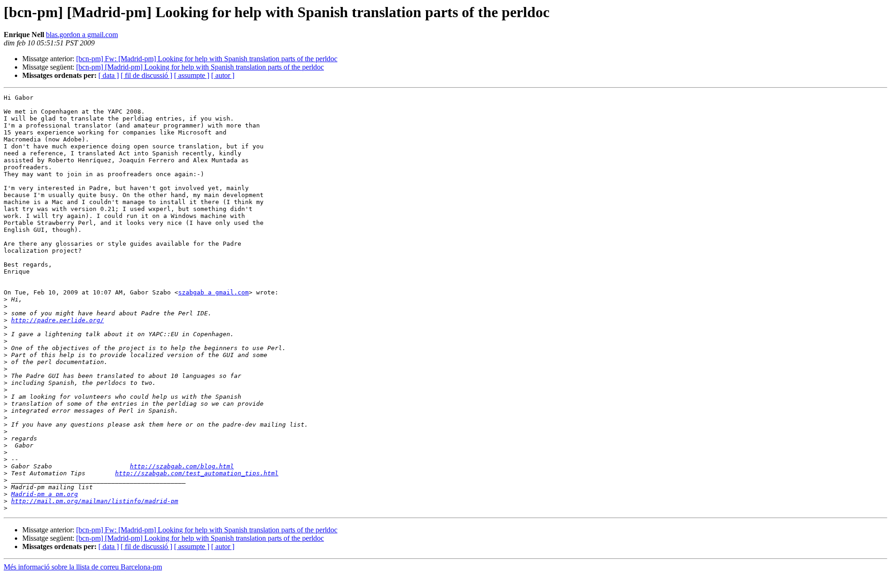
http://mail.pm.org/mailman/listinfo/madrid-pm (94, 501)
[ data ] (108, 75)
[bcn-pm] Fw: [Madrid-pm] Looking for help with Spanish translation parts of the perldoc (206, 59)
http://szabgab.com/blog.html (182, 466)
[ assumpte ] (191, 75)
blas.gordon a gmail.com (82, 34)
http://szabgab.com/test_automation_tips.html (196, 473)
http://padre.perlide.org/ (57, 320)
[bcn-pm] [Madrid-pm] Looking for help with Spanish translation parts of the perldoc (200, 67)
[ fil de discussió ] (146, 75)
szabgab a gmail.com (213, 292)
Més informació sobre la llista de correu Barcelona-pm (83, 567)
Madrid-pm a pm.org (44, 494)
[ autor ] (222, 75)
